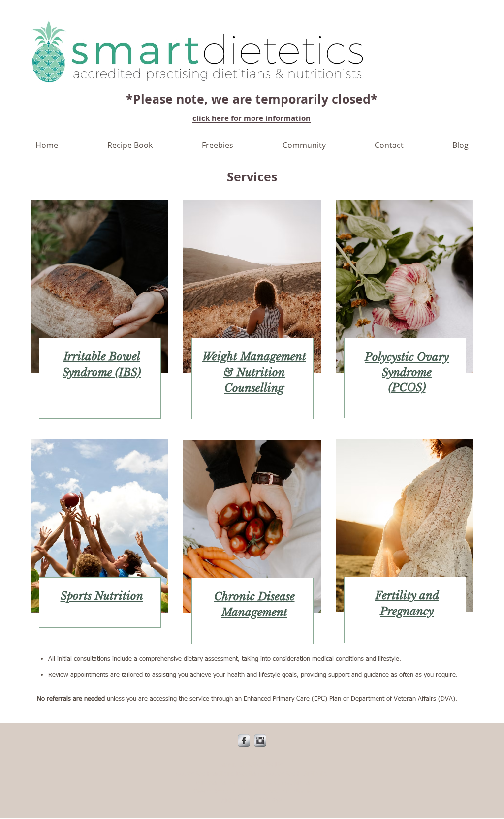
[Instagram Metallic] (260, 740)
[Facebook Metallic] (244, 740)
